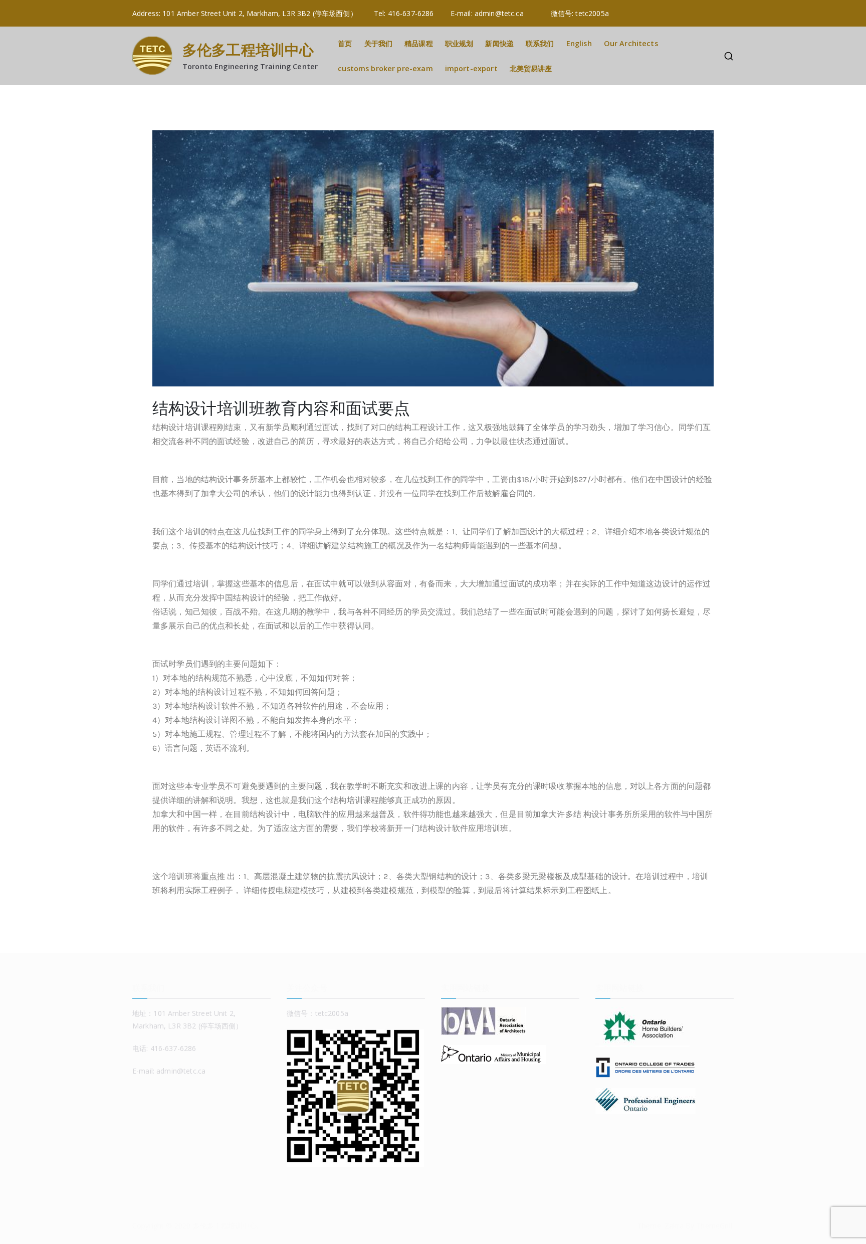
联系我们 (540, 43)
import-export (471, 68)
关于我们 (378, 43)
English (579, 43)
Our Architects (631, 43)
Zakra (674, 1225)
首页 (345, 43)
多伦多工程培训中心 (248, 49)
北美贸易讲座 (531, 68)
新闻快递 (499, 43)
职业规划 (459, 43)
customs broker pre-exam (385, 68)
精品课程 (418, 43)
